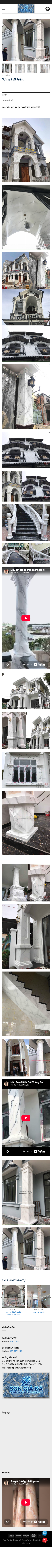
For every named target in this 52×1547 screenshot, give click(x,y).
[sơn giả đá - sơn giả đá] (26, 8)
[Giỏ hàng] (47, 9)
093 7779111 (16, 1351)
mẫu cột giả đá (39, 1312)
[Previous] (6, 40)
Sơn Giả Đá (6, 75)
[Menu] (3, 8)
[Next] (45, 40)
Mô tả (4, 95)
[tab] (26, 95)
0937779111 (16, 1341)
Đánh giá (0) (7, 100)
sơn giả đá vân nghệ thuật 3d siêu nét (13, 1313)
